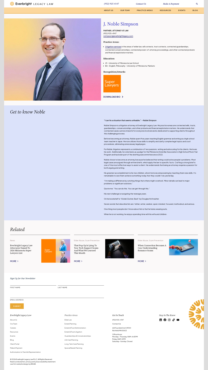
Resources (165, 10)
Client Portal (14, 344)
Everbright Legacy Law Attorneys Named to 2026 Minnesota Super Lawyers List (21, 249)
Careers (13, 328)
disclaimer (21, 362)
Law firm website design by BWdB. (23, 364)
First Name (15, 287)
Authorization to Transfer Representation (25, 352)
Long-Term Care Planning (74, 344)
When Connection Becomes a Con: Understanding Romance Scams (152, 248)
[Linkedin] (160, 319)
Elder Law (68, 320)
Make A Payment (171, 3)
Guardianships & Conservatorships (78, 336)
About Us (108, 10)
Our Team (125, 10)
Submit (17, 306)
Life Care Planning (71, 340)
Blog (195, 10)
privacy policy (31, 362)
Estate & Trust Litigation (73, 332)
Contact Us (141, 3)
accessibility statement (46, 362)
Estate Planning (70, 324)
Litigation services (113, 46)
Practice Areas (145, 10)
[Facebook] (164, 319)
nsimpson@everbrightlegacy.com (118, 36)
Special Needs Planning (73, 348)
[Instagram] (169, 319)
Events (181, 10)
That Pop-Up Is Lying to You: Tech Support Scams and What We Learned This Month (86, 249)
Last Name (62, 287)
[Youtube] (177, 319)
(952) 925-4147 (118, 320)
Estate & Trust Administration (75, 328)
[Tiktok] (173, 319)
